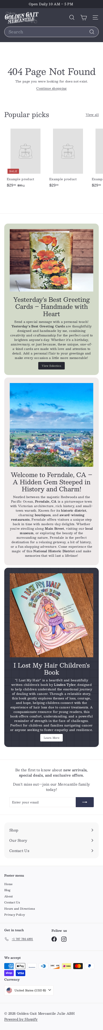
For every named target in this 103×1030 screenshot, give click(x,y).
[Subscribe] (85, 802)
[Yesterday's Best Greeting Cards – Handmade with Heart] (51, 260)
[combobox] (51, 32)
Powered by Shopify (21, 1019)
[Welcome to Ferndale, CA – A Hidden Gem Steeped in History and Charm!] (51, 425)
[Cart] (84, 17)
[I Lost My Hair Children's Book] (51, 615)
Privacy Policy (14, 914)
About (8, 896)
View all (92, 114)
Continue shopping (51, 88)
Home (8, 884)
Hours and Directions (19, 908)
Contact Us (12, 902)
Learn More (51, 737)
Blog (7, 890)
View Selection (51, 365)
